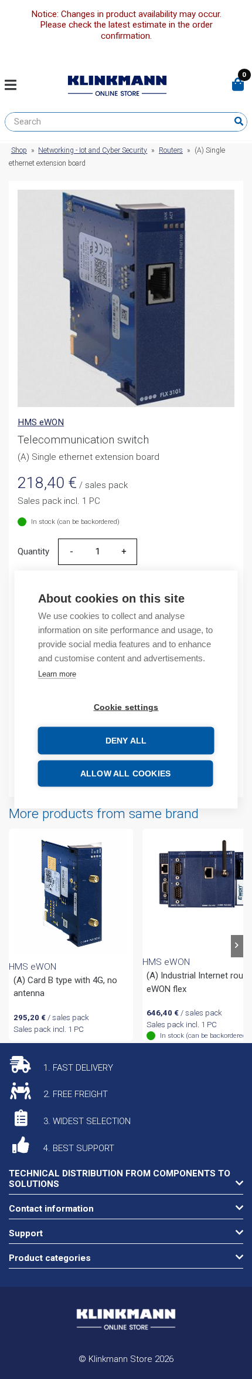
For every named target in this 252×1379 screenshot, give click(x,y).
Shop (19, 150)
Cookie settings (126, 707)
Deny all (126, 740)
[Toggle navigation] (15, 86)
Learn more (57, 674)
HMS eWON (41, 422)
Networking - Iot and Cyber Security (92, 150)
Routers (171, 150)
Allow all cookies (125, 773)
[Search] (239, 121)
